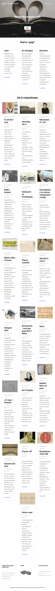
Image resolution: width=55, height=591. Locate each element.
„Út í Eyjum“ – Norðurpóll (9, 401)
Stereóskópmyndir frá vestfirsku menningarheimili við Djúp (44, 193)
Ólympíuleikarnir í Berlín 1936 (44, 452)
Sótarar (41, 326)
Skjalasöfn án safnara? (43, 259)
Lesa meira (7, 77)
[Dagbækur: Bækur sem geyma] (45, 369)
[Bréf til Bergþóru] (27, 376)
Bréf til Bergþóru (27, 390)
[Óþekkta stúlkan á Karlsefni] (10, 244)
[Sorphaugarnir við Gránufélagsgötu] (27, 178)
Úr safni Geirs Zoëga (8, 120)
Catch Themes (42, 587)
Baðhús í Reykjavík (7, 190)
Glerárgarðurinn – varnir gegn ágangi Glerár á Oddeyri (27, 329)
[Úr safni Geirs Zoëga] (10, 108)
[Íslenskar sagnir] (27, 498)
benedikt (7, 126)
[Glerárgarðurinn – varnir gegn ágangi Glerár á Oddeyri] (27, 312)
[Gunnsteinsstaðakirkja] (10, 450)
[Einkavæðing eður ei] (27, 108)
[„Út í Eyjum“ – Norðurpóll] (10, 386)
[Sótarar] (45, 312)
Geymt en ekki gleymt (10, 3)
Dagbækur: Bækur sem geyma (43, 385)
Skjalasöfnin (43, 50)
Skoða (28, 28)
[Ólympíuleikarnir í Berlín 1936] (45, 438)
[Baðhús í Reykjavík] (10, 176)
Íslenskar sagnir (27, 512)
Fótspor (30, 587)
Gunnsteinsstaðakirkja (9, 464)
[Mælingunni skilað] (10, 314)
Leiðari (6, 50)
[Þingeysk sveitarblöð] (27, 246)
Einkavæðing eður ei (26, 122)
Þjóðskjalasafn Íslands (9, 116)
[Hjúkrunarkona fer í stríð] (45, 108)
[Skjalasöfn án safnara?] (45, 244)
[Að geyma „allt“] (27, 437)
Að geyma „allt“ (27, 451)
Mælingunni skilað (8, 328)
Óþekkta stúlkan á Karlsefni (9, 258)
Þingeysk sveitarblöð (25, 261)
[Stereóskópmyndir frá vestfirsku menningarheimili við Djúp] (45, 176)
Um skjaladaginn (27, 50)
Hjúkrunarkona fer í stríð (44, 120)
